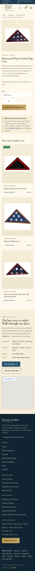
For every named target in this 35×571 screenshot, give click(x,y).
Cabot (4, 556)
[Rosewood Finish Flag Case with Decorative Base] (17, 269)
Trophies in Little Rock (10, 499)
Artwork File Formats (10, 483)
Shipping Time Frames (10, 487)
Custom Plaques (8, 503)
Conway (17, 556)
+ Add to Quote (9, 245)
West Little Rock (7, 559)
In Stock (5, 454)
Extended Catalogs (9, 458)
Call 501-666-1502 (12, 371)
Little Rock (16, 550)
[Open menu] (31, 8)
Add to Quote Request (14, 107)
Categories (11, 15)
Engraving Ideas (8, 462)
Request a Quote (10, 540)
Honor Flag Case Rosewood (15, 188)
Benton (24, 556)
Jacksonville (25, 553)
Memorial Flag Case (11, 241)
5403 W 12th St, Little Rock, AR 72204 (22, 342)
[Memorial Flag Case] (17, 216)
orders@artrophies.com (21, 357)
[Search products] (20, 8)
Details (29, 192)
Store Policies (7, 490)
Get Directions (11, 364)
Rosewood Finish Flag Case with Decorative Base (16, 295)
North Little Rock (7, 553)
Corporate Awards (9, 511)
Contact (5, 469)
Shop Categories (8, 450)
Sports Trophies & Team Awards (14, 515)
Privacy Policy (7, 479)
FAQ (3, 466)
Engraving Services (9, 507)
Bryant (30, 556)
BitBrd (14, 567)
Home (3, 15)
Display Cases (20, 15)
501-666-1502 (14, 128)
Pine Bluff (24, 550)
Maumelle (10, 556)
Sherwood (17, 553)
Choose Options (9, 192)
